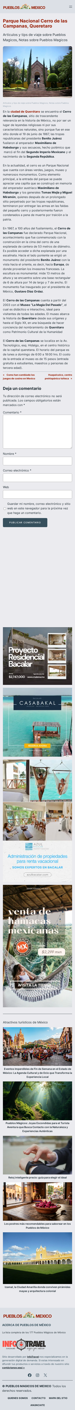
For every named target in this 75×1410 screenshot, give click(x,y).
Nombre (9, 453)
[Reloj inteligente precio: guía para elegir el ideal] (37, 1156)
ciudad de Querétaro (25, 111)
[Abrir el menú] (70, 7)
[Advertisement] (37, 580)
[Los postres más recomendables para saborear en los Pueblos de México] (37, 1202)
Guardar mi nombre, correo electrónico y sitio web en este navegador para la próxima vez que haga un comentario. (38, 508)
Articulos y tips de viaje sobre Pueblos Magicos (25, 103)
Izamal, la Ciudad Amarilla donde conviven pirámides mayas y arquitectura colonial (37, 1288)
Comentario (12, 412)
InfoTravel (33, 1356)
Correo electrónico (17, 470)
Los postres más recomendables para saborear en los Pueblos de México (37, 1225)
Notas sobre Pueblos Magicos (43, 40)
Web (6, 487)
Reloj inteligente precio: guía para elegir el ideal (37, 1177)
